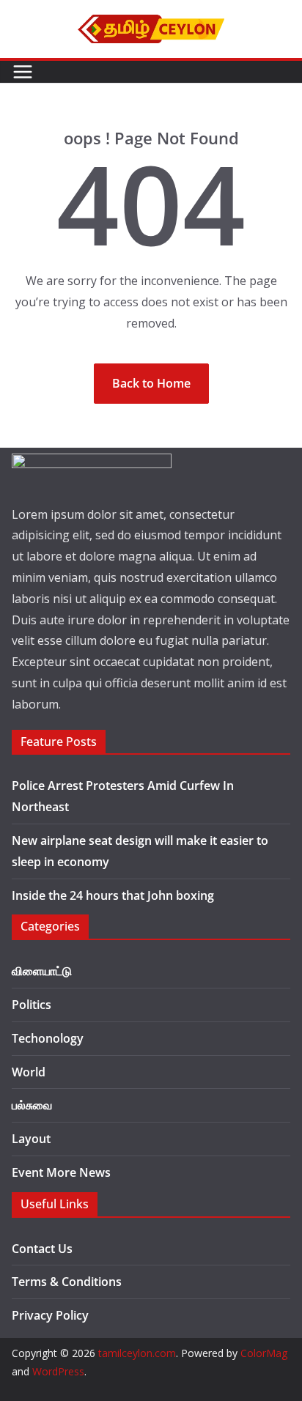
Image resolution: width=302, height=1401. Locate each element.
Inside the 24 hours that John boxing (113, 895)
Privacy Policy (50, 1315)
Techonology (48, 1038)
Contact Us (42, 1249)
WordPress (58, 1371)
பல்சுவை (32, 1105)
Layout (31, 1139)
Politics (31, 1005)
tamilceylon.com (137, 1353)
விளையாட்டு (42, 971)
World (28, 1072)
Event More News (61, 1172)
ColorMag (263, 1353)
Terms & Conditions (67, 1282)
